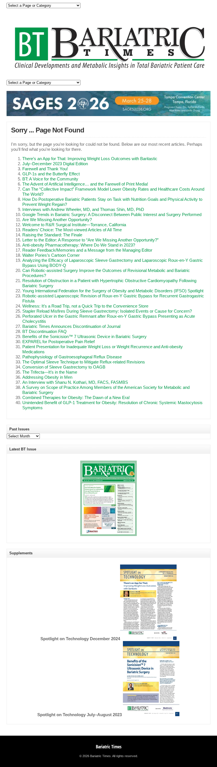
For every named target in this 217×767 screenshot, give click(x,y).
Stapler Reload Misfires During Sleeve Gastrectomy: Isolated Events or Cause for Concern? (107, 311)
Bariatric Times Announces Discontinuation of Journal (71, 326)
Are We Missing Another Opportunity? (57, 219)
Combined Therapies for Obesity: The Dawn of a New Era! (76, 397)
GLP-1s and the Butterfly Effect (51, 174)
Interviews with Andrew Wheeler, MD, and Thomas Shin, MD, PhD (83, 209)
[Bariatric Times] (108, 70)
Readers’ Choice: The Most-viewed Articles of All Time (72, 230)
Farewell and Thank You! (45, 169)
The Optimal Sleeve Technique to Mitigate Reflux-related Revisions (83, 362)
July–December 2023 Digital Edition (55, 164)
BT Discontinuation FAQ (44, 331)
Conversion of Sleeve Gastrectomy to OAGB (63, 367)
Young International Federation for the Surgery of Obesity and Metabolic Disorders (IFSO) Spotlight (112, 291)
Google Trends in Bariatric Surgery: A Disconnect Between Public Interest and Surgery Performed (111, 214)
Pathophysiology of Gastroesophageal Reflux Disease (72, 357)
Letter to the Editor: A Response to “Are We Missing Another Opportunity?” (90, 240)
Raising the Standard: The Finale (52, 235)
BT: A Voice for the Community (50, 179)
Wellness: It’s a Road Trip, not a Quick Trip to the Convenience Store (85, 306)
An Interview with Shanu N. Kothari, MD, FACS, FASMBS (75, 382)
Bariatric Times (108, 747)
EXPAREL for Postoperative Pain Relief (58, 341)
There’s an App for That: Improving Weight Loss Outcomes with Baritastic (89, 158)
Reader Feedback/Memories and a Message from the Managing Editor (87, 250)
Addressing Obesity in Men (47, 377)
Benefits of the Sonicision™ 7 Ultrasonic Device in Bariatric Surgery (84, 336)
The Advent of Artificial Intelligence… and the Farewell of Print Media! (85, 184)
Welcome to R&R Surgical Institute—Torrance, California (74, 225)
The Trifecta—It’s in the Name (49, 372)
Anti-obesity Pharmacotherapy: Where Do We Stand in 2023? (78, 245)
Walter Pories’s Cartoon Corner (51, 255)
